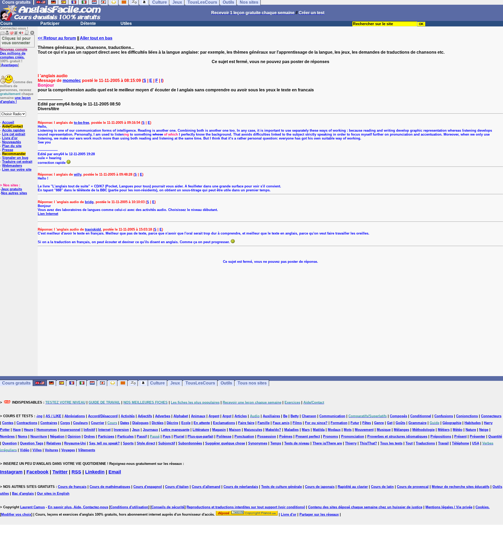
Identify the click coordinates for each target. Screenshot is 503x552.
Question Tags (31, 443)
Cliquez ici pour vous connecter (16, 40)
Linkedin (95, 472)
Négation (57, 436)
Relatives (53, 443)
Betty (295, 416)
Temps (275, 443)
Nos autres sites (14, 193)
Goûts (400, 423)
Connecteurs (491, 416)
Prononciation (352, 436)
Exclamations (224, 423)
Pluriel (179, 436)
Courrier (97, 423)
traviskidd (93, 229)
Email (114, 472)
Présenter (477, 436)
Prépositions (440, 436)
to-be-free (81, 123)
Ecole (185, 423)
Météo (457, 430)
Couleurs (80, 423)
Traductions (425, 443)
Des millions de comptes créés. (13, 53)
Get (389, 423)
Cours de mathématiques (110, 487)
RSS (76, 472)
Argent (214, 416)
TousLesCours (200, 383)
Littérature (201, 430)
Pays (167, 436)
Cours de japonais (320, 487)
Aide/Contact (12, 126)
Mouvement (364, 430)
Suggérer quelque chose (225, 443)
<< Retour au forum (57, 38)
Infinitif (89, 430)
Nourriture (38, 436)
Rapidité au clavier (353, 487)
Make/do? (273, 430)
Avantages (9, 65)
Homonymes (46, 430)
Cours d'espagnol (147, 487)
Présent (460, 436)
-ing (39, 416)
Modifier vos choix (16, 514)
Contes (7, 423)
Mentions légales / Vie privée (448, 507)
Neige (483, 430)
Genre (379, 423)
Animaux (198, 416)
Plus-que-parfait (200, 436)
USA (475, 443)
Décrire (172, 423)
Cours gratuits (16, 383)
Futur (355, 423)
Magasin (219, 430)
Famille (264, 423)
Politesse (223, 436)
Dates (124, 423)
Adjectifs (145, 416)
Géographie (451, 423)
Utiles (126, 23)
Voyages (68, 450)
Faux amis (281, 423)
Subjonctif (166, 443)
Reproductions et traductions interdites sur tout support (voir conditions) (246, 507)
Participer (49, 23)
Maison (235, 430)
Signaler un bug (15, 158)
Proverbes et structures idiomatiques (397, 436)
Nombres (7, 436)
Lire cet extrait (13, 134)
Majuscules (253, 430)
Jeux (175, 383)
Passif (142, 436)
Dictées (157, 423)
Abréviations (74, 416)
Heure (28, 430)
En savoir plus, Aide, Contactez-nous (78, 507)
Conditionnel (420, 416)
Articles (240, 416)
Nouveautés (11, 142)
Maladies (291, 430)
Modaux (334, 430)
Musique (384, 430)
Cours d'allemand (206, 487)
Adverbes (162, 416)
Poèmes (285, 436)
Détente (88, 23)
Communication (332, 416)
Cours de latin (382, 487)
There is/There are (327, 443)
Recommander (14, 154)
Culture (157, 383)
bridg (89, 202)
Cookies (482, 507)
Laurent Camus (32, 507)
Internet (104, 430)
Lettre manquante (175, 430)
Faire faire (246, 423)
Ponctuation (244, 436)
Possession (266, 436)
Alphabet (180, 416)
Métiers (444, 430)
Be (285, 416)
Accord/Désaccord (103, 416)
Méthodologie (423, 430)
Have (17, 430)
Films (297, 423)
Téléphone (460, 443)
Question (9, 443)
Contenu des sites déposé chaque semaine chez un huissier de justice (365, 507)
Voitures (51, 450)
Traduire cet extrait (17, 162)
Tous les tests (391, 443)
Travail (443, 443)
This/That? (368, 443)
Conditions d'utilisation (129, 507)
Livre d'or (10, 138)
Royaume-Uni (75, 443)
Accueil (8, 122)
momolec (72, 80)
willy (77, 174)
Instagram (11, 472)
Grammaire (417, 423)
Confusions (443, 416)
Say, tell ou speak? (104, 443)
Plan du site (11, 146)
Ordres (89, 436)
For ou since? (316, 423)
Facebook (37, 472)
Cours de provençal (413, 487)
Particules (125, 436)
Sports (128, 443)
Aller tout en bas (96, 38)
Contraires (48, 423)
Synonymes (257, 443)
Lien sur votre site (16, 169)
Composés (398, 416)
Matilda (319, 430)
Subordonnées (190, 443)
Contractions (27, 423)
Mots (348, 430)
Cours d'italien (177, 487)
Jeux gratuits (11, 189)
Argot (226, 416)
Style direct (146, 443)
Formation (339, 423)
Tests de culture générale (281, 487)
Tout (409, 443)
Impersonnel (70, 430)
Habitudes (472, 423)
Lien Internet (48, 214)
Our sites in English (53, 493)
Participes (106, 436)
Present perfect (308, 436)
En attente (202, 423)
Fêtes (366, 423)
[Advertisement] (270, 319)
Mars (306, 430)
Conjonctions (467, 416)
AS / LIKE (53, 416)
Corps (65, 423)
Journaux (150, 430)
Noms (22, 436)
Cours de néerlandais (240, 487)
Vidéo (24, 450)
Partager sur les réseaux (319, 514)
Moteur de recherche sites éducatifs (460, 487)
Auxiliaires (271, 416)
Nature (471, 430)
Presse (7, 150)
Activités (128, 416)
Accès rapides (13, 130)
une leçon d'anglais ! (15, 100)
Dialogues (140, 423)
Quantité (495, 436)
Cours (6, 23)
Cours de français (72, 487)
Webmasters (12, 166)
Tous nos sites (252, 383)
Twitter (60, 472)
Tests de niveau (296, 443)
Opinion (74, 436)
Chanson (309, 416)
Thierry (351, 443)
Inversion (121, 430)
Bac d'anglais (23, 493)
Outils (226, 383)
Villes (37, 450)
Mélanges (401, 430)
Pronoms (330, 436)
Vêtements (86, 450)
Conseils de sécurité (167, 507)
